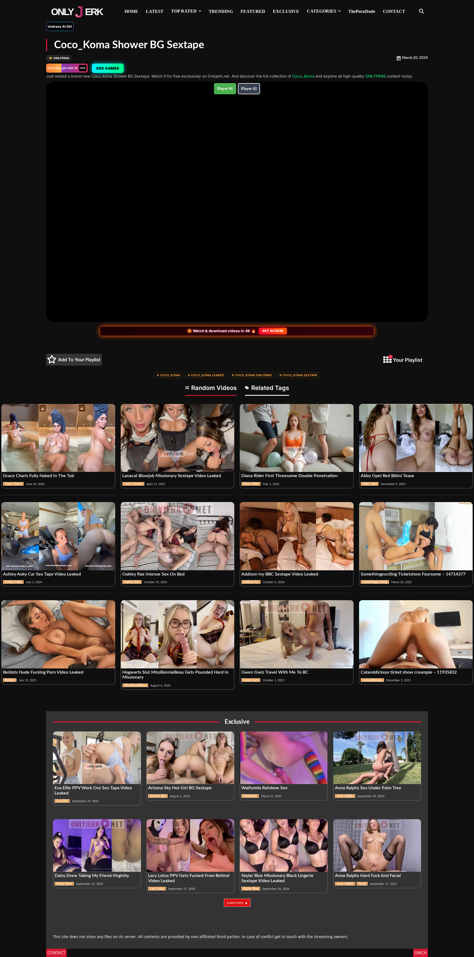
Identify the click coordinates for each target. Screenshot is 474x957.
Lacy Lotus (157, 888)
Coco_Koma (303, 76)
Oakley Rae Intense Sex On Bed (153, 574)
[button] (421, 11)
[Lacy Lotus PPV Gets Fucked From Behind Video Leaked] (190, 845)
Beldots (10, 680)
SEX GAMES (107, 68)
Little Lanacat (133, 483)
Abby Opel (369, 483)
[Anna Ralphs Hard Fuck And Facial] (377, 845)
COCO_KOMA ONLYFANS (252, 375)
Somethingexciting (374, 581)
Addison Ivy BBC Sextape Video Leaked (279, 574)
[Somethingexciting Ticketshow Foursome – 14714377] (416, 536)
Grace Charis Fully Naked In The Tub (38, 476)
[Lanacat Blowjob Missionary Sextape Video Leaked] (178, 438)
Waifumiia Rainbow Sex (264, 788)
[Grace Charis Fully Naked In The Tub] (58, 438)
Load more (235, 902)
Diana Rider (251, 483)
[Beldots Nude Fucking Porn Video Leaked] (58, 634)
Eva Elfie (62, 800)
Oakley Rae (132, 581)
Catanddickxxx (372, 680)
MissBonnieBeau (135, 685)
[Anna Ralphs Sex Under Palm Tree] (377, 757)
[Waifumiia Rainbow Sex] (284, 757)
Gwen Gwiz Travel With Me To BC (274, 672)
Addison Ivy (251, 581)
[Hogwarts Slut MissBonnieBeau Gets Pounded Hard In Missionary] (178, 634)
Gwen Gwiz (251, 680)
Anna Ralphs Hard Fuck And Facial (368, 875)
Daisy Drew (64, 883)
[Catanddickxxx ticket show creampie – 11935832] (416, 634)
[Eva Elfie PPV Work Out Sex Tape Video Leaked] (97, 757)
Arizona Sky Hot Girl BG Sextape (180, 788)
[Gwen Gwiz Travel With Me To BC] (297, 634)
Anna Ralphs (345, 796)
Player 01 (225, 89)
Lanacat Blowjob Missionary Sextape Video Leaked (171, 476)
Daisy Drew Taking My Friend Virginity (92, 875)
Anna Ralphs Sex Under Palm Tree (368, 788)
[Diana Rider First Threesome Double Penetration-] (297, 438)
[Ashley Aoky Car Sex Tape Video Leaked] (58, 536)
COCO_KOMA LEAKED (206, 375)
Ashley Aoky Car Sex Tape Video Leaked (42, 574)
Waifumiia (250, 796)
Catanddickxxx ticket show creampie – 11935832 (409, 672)
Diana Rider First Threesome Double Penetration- (290, 476)
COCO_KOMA (168, 375)
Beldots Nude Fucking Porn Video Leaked (43, 672)
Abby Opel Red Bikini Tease (387, 476)
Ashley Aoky (13, 581)
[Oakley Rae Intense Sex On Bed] (178, 536)
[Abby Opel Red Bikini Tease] (416, 438)
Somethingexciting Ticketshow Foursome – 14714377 (413, 574)
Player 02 (249, 89)
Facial (362, 883)
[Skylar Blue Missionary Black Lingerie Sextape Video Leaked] (284, 845)
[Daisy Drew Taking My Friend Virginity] (97, 845)
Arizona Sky (158, 796)
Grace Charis (13, 483)
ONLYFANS (59, 58)
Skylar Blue (250, 888)
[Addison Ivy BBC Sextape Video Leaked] (297, 536)
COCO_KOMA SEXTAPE (298, 375)
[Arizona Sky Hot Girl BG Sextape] (190, 757)
